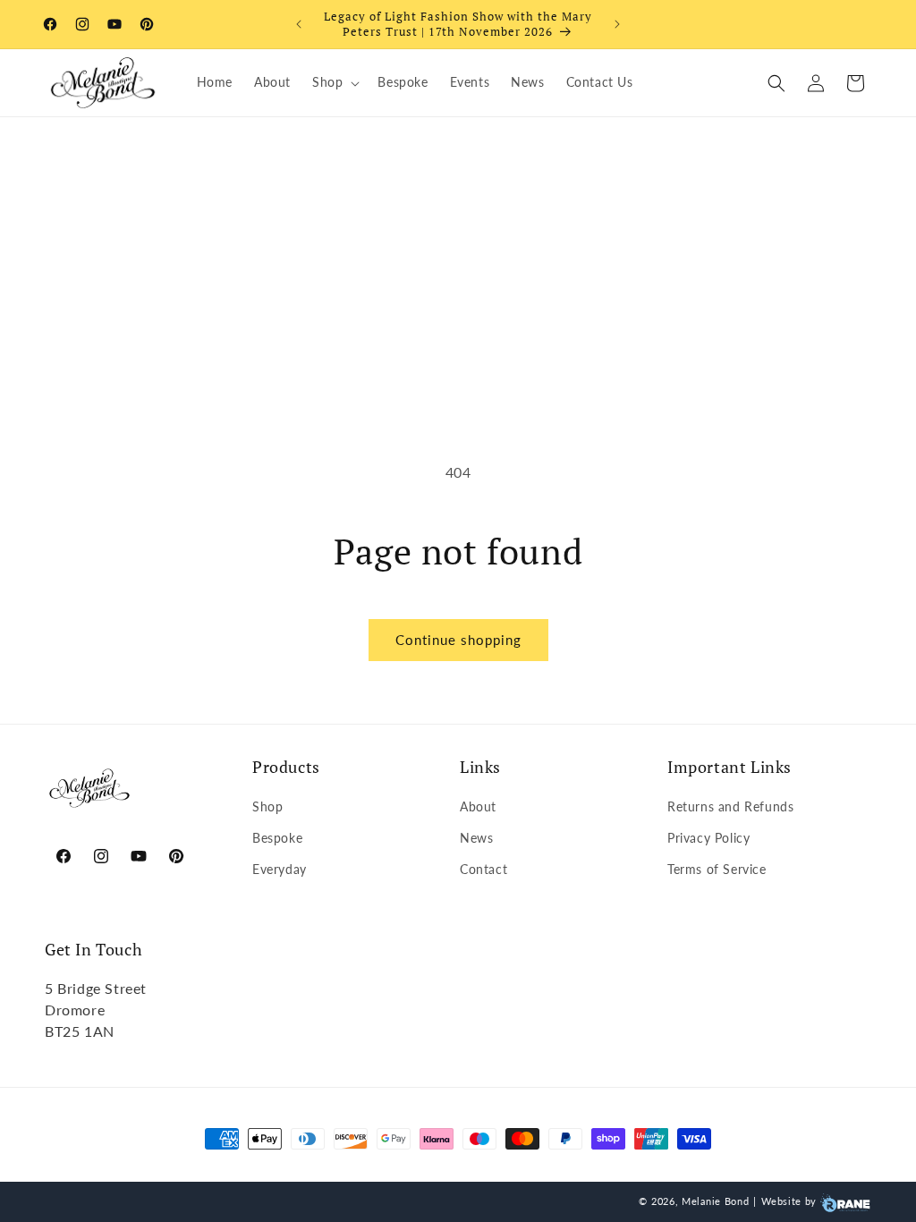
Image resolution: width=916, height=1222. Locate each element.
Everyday (279, 869)
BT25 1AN (79, 1031)
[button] (334, 82)
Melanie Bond (715, 1201)
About (478, 806)
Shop (267, 806)
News (476, 837)
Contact (483, 869)
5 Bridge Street (96, 988)
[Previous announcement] (298, 24)
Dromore (75, 1009)
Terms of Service (717, 869)
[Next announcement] (617, 24)
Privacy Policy (708, 837)
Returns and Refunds (730, 806)
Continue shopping (458, 640)
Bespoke (277, 837)
